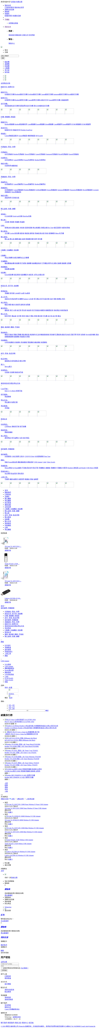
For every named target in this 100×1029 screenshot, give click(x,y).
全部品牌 (8, 507)
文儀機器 (4, 261)
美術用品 (57, 310)
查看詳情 (8, 550)
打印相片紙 (15, 197)
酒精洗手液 (15, 426)
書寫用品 (4, 308)
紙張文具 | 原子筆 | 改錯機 (10, 286)
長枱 (46, 233)
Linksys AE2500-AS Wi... (13, 598)
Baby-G (7, 391)
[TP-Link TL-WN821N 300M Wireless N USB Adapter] (23, 816)
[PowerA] (5, 487)
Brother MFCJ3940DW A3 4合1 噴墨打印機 (19, 777)
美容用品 (8, 628)
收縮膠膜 (16, 336)
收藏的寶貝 (8, 15)
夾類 (35, 316)
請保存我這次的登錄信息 (11, 968)
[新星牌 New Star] (69, 323)
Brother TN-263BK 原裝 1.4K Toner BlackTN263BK (22, 746)
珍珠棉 (82, 334)
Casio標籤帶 (58, 124)
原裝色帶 (8, 197)
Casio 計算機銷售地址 (12, 1009)
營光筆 (24, 310)
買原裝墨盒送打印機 (26, 106)
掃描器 (4, 133)
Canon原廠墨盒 (18, 184)
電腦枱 (59, 468)
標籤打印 (4, 122)
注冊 (15, 877)
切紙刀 (27, 316)
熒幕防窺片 (5, 471)
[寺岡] (42, 350)
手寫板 (24, 468)
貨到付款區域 (9, 989)
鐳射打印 (4, 92)
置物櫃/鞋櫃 (29, 239)
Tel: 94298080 (76, 1026)
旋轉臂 (36, 479)
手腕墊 (7, 479)
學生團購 (8, 500)
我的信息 (8, 5)
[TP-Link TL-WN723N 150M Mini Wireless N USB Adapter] (24, 828)
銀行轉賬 (8, 984)
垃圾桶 (12, 372)
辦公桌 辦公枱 (9, 239)
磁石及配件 (58, 227)
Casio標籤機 (31, 124)
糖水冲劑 (23, 361)
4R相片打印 (44, 100)
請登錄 (13, 2)
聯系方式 (8, 1007)
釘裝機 (58, 263)
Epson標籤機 (40, 124)
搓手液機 (23, 426)
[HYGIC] (69, 445)
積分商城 (8, 503)
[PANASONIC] (51, 205)
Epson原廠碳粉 (52, 190)
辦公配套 (4, 231)
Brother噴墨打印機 (21, 100)
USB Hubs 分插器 (92, 468)
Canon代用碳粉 (40, 154)
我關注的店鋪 (9, 9)
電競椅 (12, 222)
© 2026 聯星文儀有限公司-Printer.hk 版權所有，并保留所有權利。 (23, 1026)
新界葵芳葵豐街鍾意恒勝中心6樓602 (58, 1026)
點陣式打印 (8, 130)
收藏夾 (7, 13)
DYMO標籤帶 (86, 124)
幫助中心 (12, 43)
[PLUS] (33, 323)
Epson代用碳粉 (74, 154)
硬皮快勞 (14, 299)
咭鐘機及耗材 (36, 263)
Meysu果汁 (8, 366)
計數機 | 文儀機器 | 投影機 (10, 250)
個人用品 (4, 436)
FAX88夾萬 (8, 216)
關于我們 (4, 1023)
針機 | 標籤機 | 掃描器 (8, 117)
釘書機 (20, 299)
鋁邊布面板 (28, 227)
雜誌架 (14, 316)
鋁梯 (23, 239)
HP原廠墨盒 (9, 184)
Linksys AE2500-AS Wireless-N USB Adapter (19, 855)
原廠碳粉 (4, 188)
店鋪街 (7, 496)
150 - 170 (12, 707)
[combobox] (10, 56)
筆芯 (11, 310)
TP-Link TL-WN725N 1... (13, 546)
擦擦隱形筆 (49, 310)
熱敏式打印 (17, 130)
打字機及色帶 (46, 263)
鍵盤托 (15, 479)
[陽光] (51, 380)
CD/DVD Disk (29, 456)
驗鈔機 (7, 62)
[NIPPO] (42, 173)
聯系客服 (8, 978)
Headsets (70, 468)
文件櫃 (7, 233)
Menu (57, 233)
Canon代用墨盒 (18, 160)
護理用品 (8, 438)
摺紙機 (63, 263)
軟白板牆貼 (37, 227)
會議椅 (22, 222)
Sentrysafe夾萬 (17, 216)
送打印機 (4, 103)
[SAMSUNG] (69, 113)
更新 (6, 789)
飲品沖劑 (4, 359)
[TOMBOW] (60, 350)
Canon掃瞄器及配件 (11, 136)
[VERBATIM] (69, 487)
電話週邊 (4, 406)
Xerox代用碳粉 (30, 154)
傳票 (9, 304)
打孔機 (45, 316)
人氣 (6, 791)
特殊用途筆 (64, 310)
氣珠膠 (32, 334)
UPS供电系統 (9, 674)
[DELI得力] (42, 246)
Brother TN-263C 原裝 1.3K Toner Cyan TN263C (21, 752)
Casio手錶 (4, 389)
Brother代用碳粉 (18, 154)
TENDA (11, 694)
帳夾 (13, 304)
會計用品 (4, 302)
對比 (6, 812)
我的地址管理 (19, 7)
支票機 (68, 263)
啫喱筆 (42, 310)
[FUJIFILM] (23, 113)
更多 (6, 687)
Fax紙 (22, 293)
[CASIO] (60, 143)
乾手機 (61, 233)
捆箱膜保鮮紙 (45, 334)
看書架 (27, 479)
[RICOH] (60, 113)
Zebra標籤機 (49, 124)
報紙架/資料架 (29, 233)
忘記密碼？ (25, 968)
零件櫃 (40, 239)
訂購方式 (25, 35)
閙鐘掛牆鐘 (8, 432)
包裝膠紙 (4, 340)
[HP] (5, 113)
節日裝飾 (4, 394)
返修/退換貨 (9, 999)
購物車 (7, 11)
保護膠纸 (44, 342)
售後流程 (12, 35)
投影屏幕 (17, 274)
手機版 (7, 19)
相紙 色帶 (4, 163)
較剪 (6, 316)
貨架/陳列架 (25, 334)
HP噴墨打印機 (10, 100)
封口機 (53, 263)
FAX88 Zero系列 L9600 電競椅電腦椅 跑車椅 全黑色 (22, 771)
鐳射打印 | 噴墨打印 (7, 87)
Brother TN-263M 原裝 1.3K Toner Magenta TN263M (22, 759)
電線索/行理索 (25, 336)
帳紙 (6, 304)
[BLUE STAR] (33, 173)
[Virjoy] (60, 380)
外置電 (64, 468)
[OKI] (69, 205)
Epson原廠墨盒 (29, 184)
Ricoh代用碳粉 (63, 154)
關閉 (2, 950)
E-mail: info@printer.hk (88, 1026)
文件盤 (19, 316)
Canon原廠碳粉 (18, 190)
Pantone (25, 299)
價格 (6, 787)
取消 (10, 698)
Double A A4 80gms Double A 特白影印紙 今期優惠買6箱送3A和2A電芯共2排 (31, 728)
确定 (6, 698)
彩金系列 (14, 473)
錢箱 (19, 239)
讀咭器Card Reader (79, 468)
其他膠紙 (24, 342)
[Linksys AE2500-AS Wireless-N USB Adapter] (20, 851)
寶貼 (32, 316)
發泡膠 (52, 334)
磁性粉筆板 (66, 227)
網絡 (3, 460)
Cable (44, 462)
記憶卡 (22, 456)
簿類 (55, 299)
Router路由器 (12, 462)
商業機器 (4, 267)
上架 (6, 783)
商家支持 (8, 27)
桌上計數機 (25, 257)
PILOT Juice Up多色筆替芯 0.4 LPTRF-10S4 (19, 721)
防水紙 (67, 334)
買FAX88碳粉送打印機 (41, 106)
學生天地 (4, 400)
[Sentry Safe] (33, 246)
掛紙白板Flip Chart (47, 227)
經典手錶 (19, 391)
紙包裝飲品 (15, 361)
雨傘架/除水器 (40, 233)
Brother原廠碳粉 (29, 190)
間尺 (9, 316)
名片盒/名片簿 (52, 316)
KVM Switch (9, 678)
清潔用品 (4, 370)
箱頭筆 (29, 310)
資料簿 (22, 304)
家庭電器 (4, 430)
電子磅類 (23, 263)
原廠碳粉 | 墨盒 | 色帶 (8, 177)
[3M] (51, 246)
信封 (51, 299)
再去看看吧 (8, 895)
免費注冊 (19, 2)
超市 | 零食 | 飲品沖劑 (8, 353)
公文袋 (30, 299)
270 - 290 (12, 708)
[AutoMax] (23, 246)
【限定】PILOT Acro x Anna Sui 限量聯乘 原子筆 (21, 734)
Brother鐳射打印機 (21, 94)
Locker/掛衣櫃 (14, 233)
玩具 (21, 438)
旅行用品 (26, 438)
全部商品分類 (5, 83)
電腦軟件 (54, 468)
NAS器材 (8, 664)
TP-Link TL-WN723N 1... (13, 581)
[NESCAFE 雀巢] (33, 380)
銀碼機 (12, 269)
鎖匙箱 (22, 233)
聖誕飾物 (8, 396)
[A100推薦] (33, 113)
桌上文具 (4, 297)
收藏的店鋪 (17, 15)
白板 (3, 225)
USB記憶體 (15, 456)
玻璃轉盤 (52, 233)
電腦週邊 (4, 466)
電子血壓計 (15, 438)
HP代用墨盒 (9, 160)
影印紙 (7, 72)
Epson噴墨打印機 (54, 100)
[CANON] (14, 113)
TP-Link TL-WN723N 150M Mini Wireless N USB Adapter (23, 832)
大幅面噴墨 (65, 100)
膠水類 (40, 316)
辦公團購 (8, 498)
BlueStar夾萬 (27, 216)
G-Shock (13, 391)
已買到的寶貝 (9, 7)
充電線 (7, 408)
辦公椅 (4, 220)
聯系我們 (11, 1023)
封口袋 (37, 334)
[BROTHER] (42, 113)
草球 (78, 334)
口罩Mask (8, 426)
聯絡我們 (8, 492)
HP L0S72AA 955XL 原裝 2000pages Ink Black (20, 740)
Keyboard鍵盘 (17, 468)
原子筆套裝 (36, 310)
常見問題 (32, 35)
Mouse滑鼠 (8, 468)
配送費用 (8, 991)
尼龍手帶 (73, 334)
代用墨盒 (4, 158)
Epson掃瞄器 (23, 136)
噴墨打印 (4, 98)
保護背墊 (21, 479)
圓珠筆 (7, 310)
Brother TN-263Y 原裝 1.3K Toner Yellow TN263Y (21, 765)
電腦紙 (7, 293)
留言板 (31, 1023)
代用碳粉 (4, 152)
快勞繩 (27, 304)
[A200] (42, 282)
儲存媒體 (4, 454)
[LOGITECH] (69, 282)
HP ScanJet (39, 136)
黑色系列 (21, 473)
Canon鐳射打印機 (47, 94)
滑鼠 (31, 479)
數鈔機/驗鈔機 (9, 263)
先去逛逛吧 (5, 921)
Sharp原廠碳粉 (16, 192)
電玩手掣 (35, 468)
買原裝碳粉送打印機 (12, 106)
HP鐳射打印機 (10, 94)
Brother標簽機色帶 (20, 124)
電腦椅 (17, 222)
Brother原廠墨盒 (40, 184)
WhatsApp (8, 907)
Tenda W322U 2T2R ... (12, 564)
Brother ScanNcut (26, 130)
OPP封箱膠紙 (9, 342)
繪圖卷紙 (14, 165)
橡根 (93, 334)
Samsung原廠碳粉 (63, 190)
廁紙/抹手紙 (19, 372)
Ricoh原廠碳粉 (88, 190)
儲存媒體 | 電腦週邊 (7, 449)
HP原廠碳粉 (9, 190)
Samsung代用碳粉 (52, 154)
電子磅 (7, 70)
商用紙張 (4, 291)
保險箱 (4, 214)
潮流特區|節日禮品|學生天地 (10, 383)
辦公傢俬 (4, 237)
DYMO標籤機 (76, 124)
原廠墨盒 (4, 182)
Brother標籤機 (9, 124)
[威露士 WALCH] (33, 445)
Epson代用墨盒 (29, 160)
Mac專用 (8, 473)
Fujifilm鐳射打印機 (34, 94)
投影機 (4, 272)
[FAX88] (51, 113)
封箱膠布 (17, 342)
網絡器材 (30, 462)
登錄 (12, 877)
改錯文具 (8, 299)
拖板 (6, 462)
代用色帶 (8, 165)
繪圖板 (48, 468)
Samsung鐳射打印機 (60, 94)
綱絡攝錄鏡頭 (22, 462)
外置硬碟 (8, 456)
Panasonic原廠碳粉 (76, 190)
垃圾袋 (7, 372)
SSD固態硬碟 (39, 456)
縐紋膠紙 (37, 342)
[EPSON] (69, 143)
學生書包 (8, 402)
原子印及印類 (45, 299)
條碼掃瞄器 (31, 136)
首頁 (6, 490)
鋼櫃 (16, 239)
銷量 (6, 785)
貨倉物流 (4, 332)
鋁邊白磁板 (15, 227)
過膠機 (7, 64)
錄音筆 (31, 274)
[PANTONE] (51, 323)
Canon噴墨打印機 (34, 100)
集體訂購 (14, 402)
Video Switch (51, 462)
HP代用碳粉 (9, 154)
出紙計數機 (17, 257)
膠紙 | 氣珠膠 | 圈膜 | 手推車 (10, 327)
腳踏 (11, 479)
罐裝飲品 (8, 361)
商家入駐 (18, 1023)
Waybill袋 (89, 334)
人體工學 (4, 477)
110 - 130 (11, 705)
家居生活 (4, 419)
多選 (10, 687)
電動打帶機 (17, 334)
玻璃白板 (8, 227)
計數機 (7, 68)
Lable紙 (17, 293)
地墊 (35, 239)
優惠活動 (8, 505)
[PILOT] (60, 246)
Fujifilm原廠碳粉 (41, 190)
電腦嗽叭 (42, 468)
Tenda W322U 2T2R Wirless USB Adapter (18, 843)
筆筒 (23, 316)
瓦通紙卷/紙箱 (60, 334)
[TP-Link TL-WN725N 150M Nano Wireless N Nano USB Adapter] (26, 804)
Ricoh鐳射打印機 (73, 94)
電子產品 (36, 299)
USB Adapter (38, 462)
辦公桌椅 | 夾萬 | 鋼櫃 (8, 209)
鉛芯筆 (19, 310)
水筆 (14, 310)
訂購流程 (8, 494)
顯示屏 (29, 468)
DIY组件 (8, 645)
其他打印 (4, 128)
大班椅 (7, 222)
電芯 (63, 299)
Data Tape (47, 456)
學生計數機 (8, 257)
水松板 (22, 227)
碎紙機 (7, 66)
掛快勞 (17, 304)
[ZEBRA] (51, 143)
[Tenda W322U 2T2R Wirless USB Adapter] (19, 840)
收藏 (9, 812)
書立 (59, 316)
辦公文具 (4, 314)
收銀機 (7, 269)
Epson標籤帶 (66, 124)
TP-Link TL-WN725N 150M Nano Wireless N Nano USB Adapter (26, 808)
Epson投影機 (9, 274)
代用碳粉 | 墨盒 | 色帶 (8, 147)
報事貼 (59, 299)
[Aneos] (60, 323)
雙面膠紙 (31, 342)
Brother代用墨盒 (40, 160)
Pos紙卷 (27, 293)
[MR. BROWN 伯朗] (42, 380)
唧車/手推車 (9, 334)
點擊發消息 (17, 1017)
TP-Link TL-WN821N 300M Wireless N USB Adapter (22, 820)
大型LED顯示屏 (39, 274)
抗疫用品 (4, 424)
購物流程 (18, 35)
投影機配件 (24, 274)
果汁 (3, 364)
